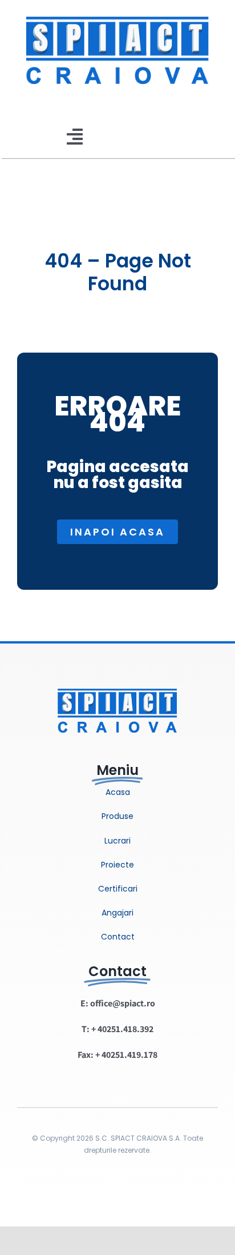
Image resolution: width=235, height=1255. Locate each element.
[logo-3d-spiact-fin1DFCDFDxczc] (117, 682)
